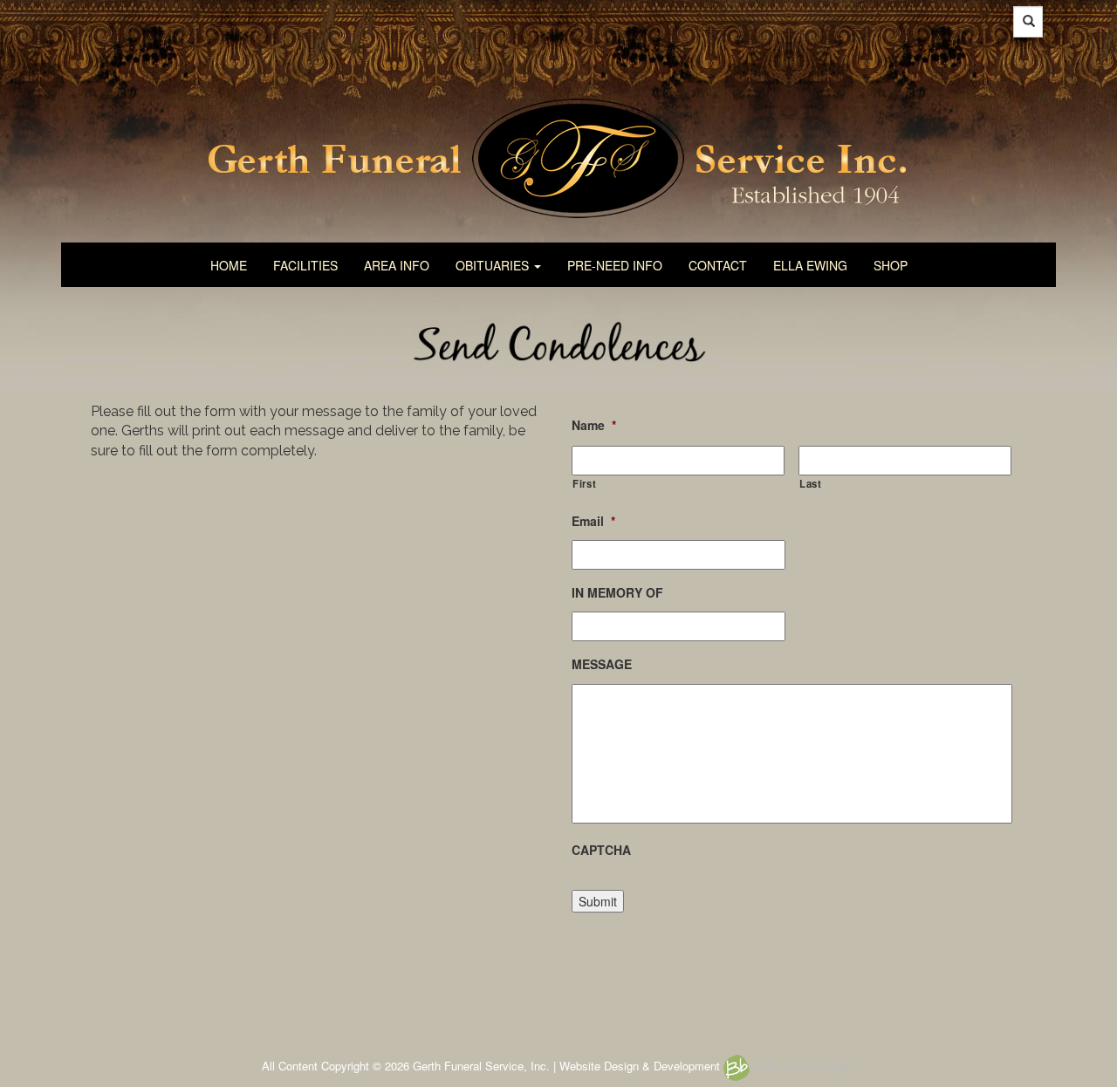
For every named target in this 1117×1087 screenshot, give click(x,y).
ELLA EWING (810, 265)
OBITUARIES (494, 265)
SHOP (891, 265)
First (584, 483)
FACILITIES (305, 265)
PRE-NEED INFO (614, 265)
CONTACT (718, 265)
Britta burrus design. (802, 1065)
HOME (228, 265)
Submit (598, 901)
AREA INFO (396, 265)
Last (810, 483)
